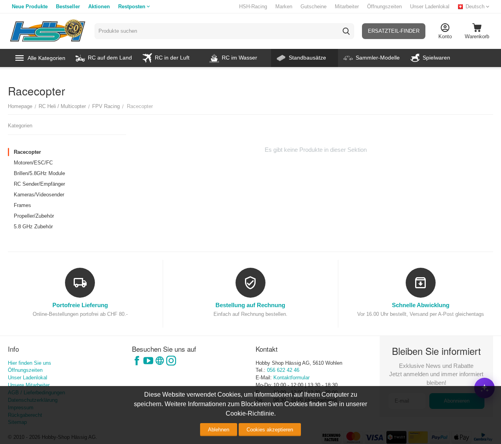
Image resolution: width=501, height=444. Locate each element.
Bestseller (68, 6)
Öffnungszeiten (384, 6)
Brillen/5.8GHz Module (39, 173)
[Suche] (346, 31)
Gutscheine (314, 6)
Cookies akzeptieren (270, 430)
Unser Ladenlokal (429, 6)
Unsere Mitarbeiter (29, 385)
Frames (22, 205)
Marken (283, 6)
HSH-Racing (253, 6)
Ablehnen (218, 430)
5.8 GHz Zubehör (33, 226)
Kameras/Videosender (39, 195)
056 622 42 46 (283, 370)
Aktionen (99, 6)
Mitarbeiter (347, 6)
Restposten (131, 6)
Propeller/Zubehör (34, 216)
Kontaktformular (291, 378)
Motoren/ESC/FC (33, 163)
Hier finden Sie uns (29, 363)
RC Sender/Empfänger (39, 184)
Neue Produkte (30, 6)
